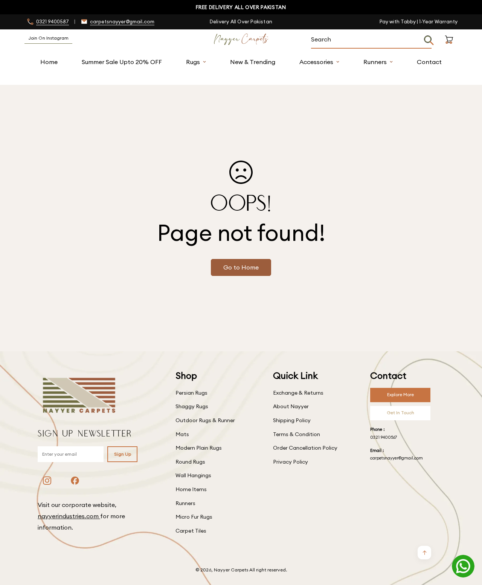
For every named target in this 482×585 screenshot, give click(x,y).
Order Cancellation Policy (305, 447)
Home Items (191, 489)
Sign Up (122, 454)
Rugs (193, 62)
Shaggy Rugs (191, 406)
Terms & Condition (296, 434)
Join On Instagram (48, 37)
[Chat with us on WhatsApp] (463, 566)
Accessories (316, 62)
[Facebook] (75, 480)
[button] (449, 48)
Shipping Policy (292, 420)
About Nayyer (291, 406)
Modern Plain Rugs (198, 447)
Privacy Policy (290, 461)
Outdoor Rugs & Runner (205, 420)
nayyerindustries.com (69, 516)
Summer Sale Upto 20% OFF (122, 62)
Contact (429, 62)
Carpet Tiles (190, 530)
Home (49, 62)
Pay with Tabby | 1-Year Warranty (419, 21)
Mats (182, 434)
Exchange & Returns (298, 392)
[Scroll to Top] (467, 544)
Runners (375, 62)
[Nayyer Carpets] (241, 39)
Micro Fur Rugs (193, 516)
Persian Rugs (191, 392)
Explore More (400, 394)
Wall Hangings (193, 475)
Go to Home (241, 267)
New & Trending (252, 62)
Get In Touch (400, 412)
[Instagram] (47, 480)
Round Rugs (190, 461)
